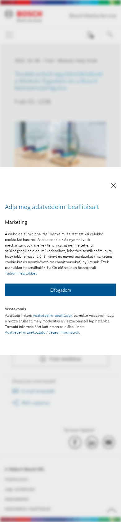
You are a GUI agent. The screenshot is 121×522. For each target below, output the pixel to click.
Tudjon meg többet (21, 273)
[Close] (113, 187)
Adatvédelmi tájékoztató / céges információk (42, 332)
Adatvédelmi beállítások (53, 315)
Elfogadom (60, 290)
